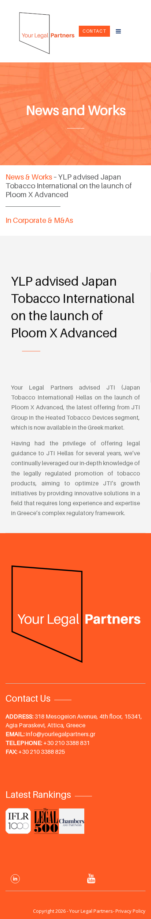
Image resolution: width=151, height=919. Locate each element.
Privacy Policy (130, 911)
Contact (94, 31)
